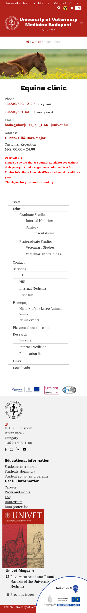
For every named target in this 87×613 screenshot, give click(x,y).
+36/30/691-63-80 (20, 112)
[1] (59, 8)
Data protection (17, 507)
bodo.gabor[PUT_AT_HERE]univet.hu (36, 125)
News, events (29, 320)
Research (20, 334)
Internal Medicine (39, 221)
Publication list (31, 354)
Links (17, 361)
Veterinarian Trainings (43, 254)
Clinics (36, 42)
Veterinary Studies (40, 247)
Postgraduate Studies (35, 241)
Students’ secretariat (21, 467)
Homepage (21, 303)
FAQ (8, 497)
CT (21, 275)
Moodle (43, 3)
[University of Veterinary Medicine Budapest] (12, 24)
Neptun (29, 3)
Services (19, 269)
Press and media (18, 492)
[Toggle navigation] (81, 24)
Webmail (59, 3)
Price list (26, 295)
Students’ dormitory (20, 471)
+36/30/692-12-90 (20, 104)
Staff (16, 202)
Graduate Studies (32, 215)
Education (21, 209)
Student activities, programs (26, 476)
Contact (75, 3)
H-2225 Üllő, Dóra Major (25, 138)
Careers (11, 487)
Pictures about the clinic (31, 328)
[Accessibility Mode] (64, 8)
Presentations (43, 233)
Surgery (32, 227)
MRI (22, 282)
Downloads (21, 368)
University (12, 3)
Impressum (13, 502)
